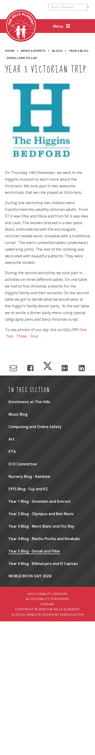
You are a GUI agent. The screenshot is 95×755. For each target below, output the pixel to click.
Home (9, 51)
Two (9, 336)
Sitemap (48, 604)
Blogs (57, 51)
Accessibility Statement (47, 599)
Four (34, 336)
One (83, 329)
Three (21, 336)
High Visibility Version (47, 594)
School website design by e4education (47, 614)
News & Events (33, 51)
